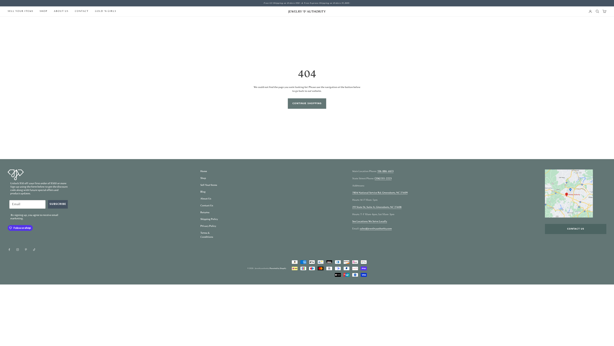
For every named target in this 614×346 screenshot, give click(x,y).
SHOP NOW (340, 194)
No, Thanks (340, 204)
